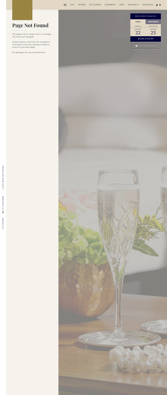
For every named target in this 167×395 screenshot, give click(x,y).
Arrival (138, 26)
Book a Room (145, 39)
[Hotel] (22, 10)
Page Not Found (3, 177)
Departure (153, 26)
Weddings (147, 5)
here (19, 45)
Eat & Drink (95, 5)
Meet (121, 5)
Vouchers (3, 203)
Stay (72, 5)
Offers (82, 5)
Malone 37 (133, 5)
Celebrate (110, 5)
